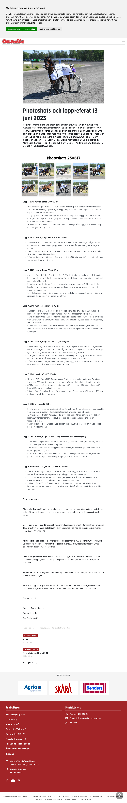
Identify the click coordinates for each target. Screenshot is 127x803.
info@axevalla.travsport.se (59, 628)
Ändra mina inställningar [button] (49, 29)
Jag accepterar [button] (14, 29)
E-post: (85, 718)
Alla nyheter (28, 663)
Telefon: (79, 714)
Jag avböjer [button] (30, 29)
